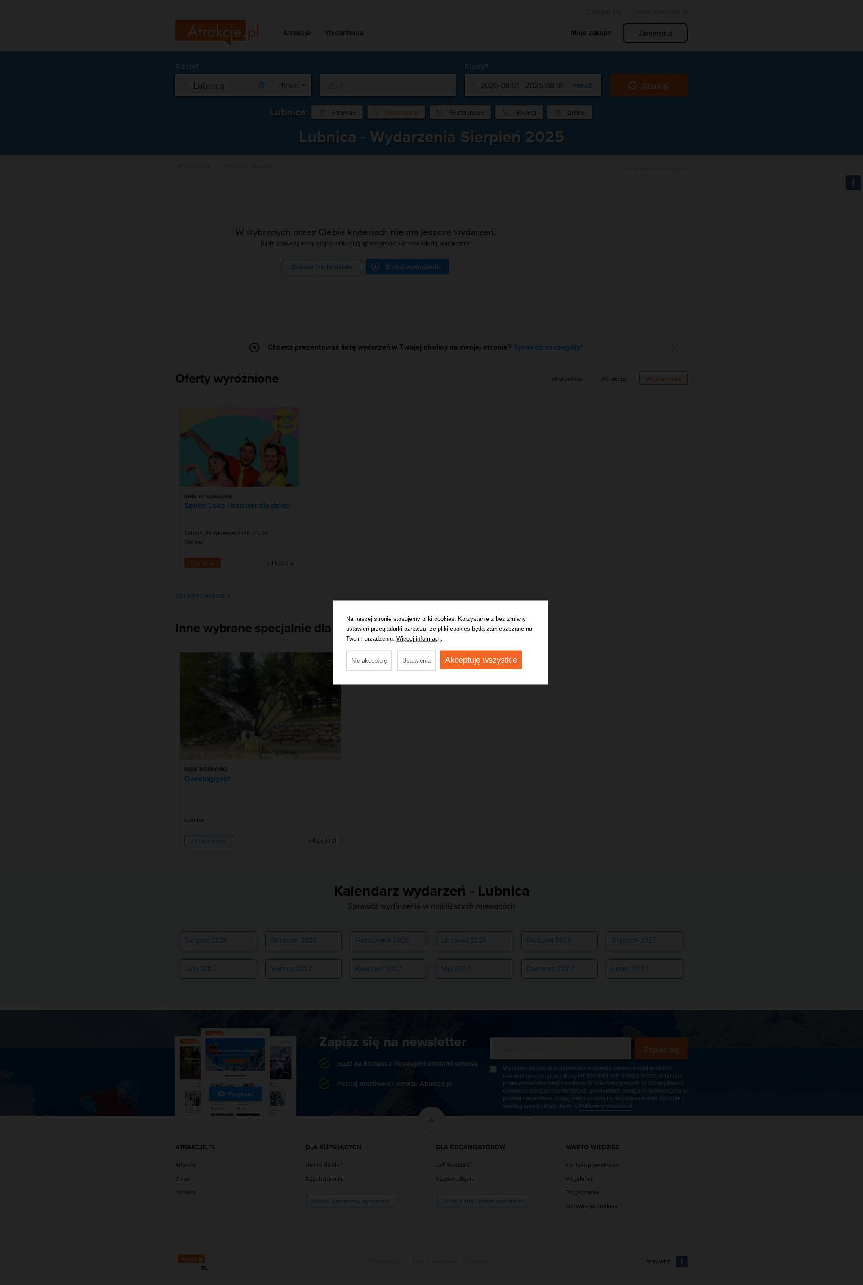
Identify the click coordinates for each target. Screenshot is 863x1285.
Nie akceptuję (369, 660)
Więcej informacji (418, 638)
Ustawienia (416, 660)
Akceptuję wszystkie (481, 660)
